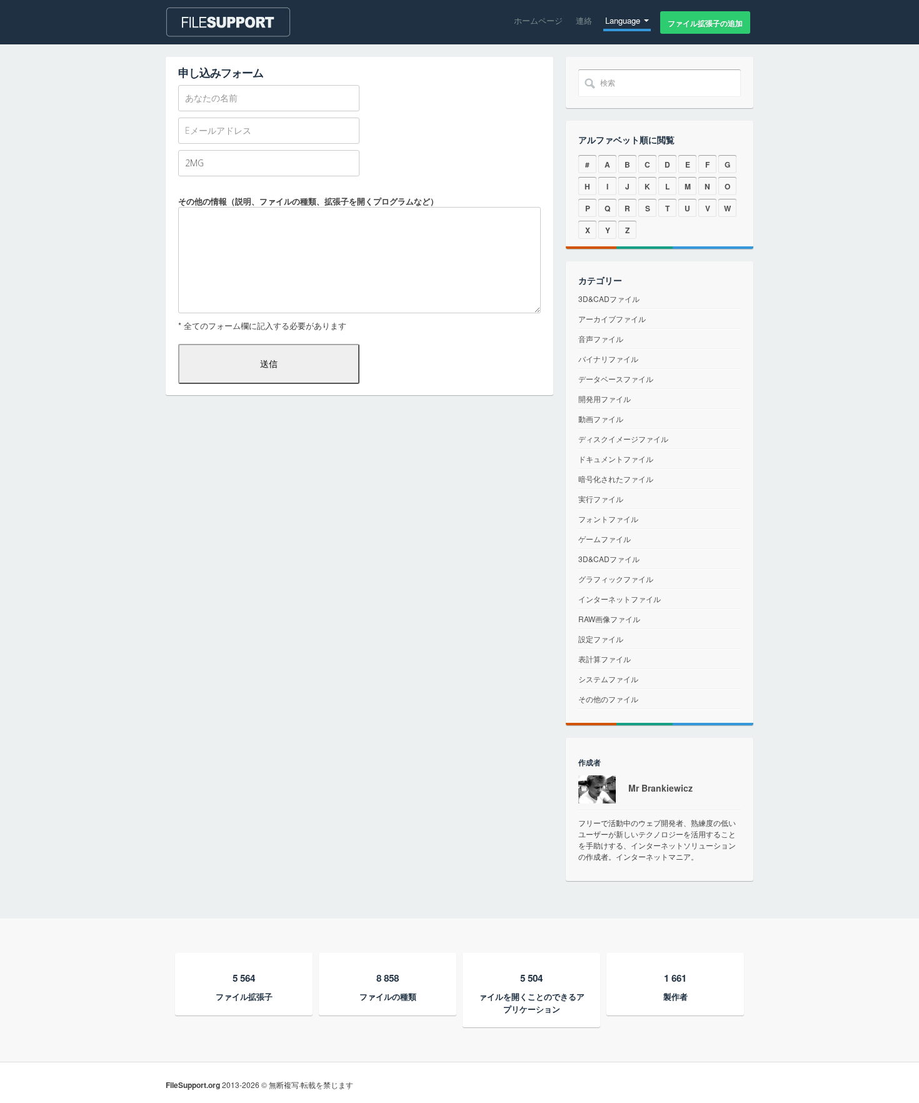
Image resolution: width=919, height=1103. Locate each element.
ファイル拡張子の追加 (705, 23)
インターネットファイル (619, 598)
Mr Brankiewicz (660, 788)
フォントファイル (608, 518)
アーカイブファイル (612, 318)
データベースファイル (615, 378)
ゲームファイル (604, 538)
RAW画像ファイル (609, 618)
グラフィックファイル (615, 578)
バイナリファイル (608, 358)
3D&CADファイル (609, 298)
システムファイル (608, 678)
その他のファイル (608, 698)
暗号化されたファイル (615, 478)
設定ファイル (600, 638)
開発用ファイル (604, 398)
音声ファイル (600, 338)
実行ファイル (600, 498)
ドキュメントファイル (615, 458)
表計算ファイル (604, 658)
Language (624, 20)
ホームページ (538, 20)
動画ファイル (600, 418)
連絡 (584, 20)
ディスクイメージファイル (623, 438)
